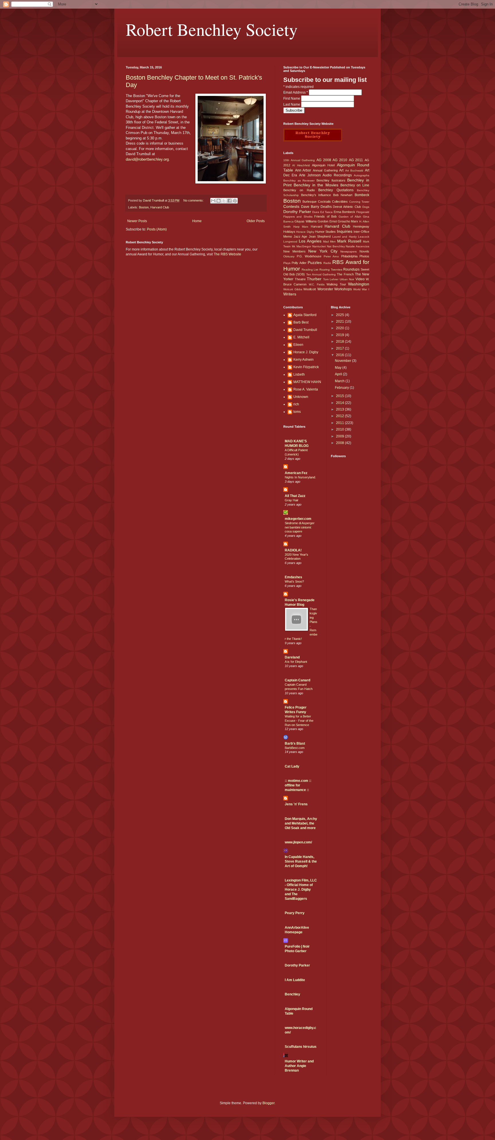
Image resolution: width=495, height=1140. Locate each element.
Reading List (310, 269)
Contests (291, 206)
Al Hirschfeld (301, 165)
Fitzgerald (362, 212)
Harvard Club (159, 207)
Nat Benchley (336, 246)
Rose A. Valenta (305, 389)
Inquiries (344, 231)
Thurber (314, 279)
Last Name (292, 104)
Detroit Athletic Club (347, 206)
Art (341, 170)
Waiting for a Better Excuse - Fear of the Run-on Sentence (299, 721)
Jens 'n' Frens (296, 804)
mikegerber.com (298, 519)
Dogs (365, 206)
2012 (340, 416)
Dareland (292, 657)
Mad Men (329, 241)
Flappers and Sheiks (298, 216)
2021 (340, 321)
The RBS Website (227, 254)
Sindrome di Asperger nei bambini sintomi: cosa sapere (300, 527)
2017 (340, 348)
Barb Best (301, 322)
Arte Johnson (310, 175)
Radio (327, 263)
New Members (294, 251)
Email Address (295, 92)
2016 (340, 355)
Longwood (290, 241)
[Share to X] (224, 201)
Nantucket (319, 246)
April (339, 374)
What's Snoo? (294, 581)
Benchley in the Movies (316, 185)
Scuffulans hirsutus (301, 1047)
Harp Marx (301, 226)
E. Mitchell (301, 337)
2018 (340, 342)
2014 (340, 403)
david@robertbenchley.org (147, 159)
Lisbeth (299, 374)
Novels (364, 251)
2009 (340, 436)
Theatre (300, 279)
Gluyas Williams (305, 221)
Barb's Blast (295, 743)
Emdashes (293, 577)
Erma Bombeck (344, 212)
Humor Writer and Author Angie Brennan (299, 1065)
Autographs (361, 175)
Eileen (298, 345)
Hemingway (361, 226)
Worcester (325, 289)
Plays (286, 263)
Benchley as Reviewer (299, 180)
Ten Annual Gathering (321, 274)
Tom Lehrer (331, 279)
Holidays (289, 231)
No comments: (194, 200)
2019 (340, 335)
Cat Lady (292, 766)
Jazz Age (300, 236)
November (343, 361)
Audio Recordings (337, 175)
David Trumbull (305, 330)
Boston (144, 207)
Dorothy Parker (297, 211)
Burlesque (309, 201)
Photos (364, 256)
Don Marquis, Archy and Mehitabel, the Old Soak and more (301, 823)
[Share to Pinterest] (235, 201)
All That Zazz (295, 496)
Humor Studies (325, 231)
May (338, 368)
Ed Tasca (326, 212)
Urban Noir (347, 279)
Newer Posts (137, 221)
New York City (322, 251)
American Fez (296, 473)
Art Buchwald (354, 170)
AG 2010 (340, 160)
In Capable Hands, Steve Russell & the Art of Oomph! (301, 861)
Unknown (300, 397)
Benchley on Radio (299, 190)
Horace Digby (305, 231)
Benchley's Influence (316, 195)
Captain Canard (297, 680)
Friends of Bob (325, 216)
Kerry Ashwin (303, 360)
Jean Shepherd (320, 236)
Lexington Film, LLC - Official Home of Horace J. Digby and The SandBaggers (301, 889)
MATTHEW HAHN (307, 382)
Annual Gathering (325, 170)
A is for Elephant (296, 661)
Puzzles (315, 262)
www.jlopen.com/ (298, 842)
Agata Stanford (305, 315)
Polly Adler (299, 263)
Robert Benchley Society (212, 29)
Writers (289, 294)
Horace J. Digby (305, 352)
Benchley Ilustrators (331, 180)
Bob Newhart (343, 195)
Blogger (268, 1103)
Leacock (363, 236)
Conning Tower (359, 201)
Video (360, 279)
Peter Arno (331, 256)
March (340, 381)
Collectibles (340, 201)
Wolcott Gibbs (292, 289)
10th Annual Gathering (299, 160)
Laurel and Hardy (344, 236)
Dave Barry (310, 207)
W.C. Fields (317, 284)
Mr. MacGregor (301, 246)
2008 (340, 443)
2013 (340, 409)
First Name (292, 98)
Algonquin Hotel (323, 165)
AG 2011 (356, 160)
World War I (361, 289)
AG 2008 (324, 160)
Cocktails (324, 201)
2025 (340, 315)
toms (297, 412)
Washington (358, 284)
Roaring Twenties (330, 269)
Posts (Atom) (157, 229)
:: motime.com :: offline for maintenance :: (298, 785)
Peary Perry (295, 913)
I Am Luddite (295, 980)
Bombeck (362, 195)
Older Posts (256, 221)
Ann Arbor (303, 170)
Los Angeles (310, 241)
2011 (340, 423)
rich (296, 404)
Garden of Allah (350, 216)
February (342, 388)
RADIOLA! (293, 550)
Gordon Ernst (327, 221)
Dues (315, 212)
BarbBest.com (295, 748)
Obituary (288, 256)
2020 (340, 328)
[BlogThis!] (218, 201)
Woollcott (309, 289)
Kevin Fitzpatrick (306, 367)
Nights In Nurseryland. (300, 477)
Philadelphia (349, 256)
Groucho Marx (348, 221)
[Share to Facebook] (229, 201)
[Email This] (213, 201)
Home (197, 221)
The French (345, 274)
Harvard (316, 226)
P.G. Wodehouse (309, 256)
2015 (340, 396)
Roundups (351, 269)
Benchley (292, 994)
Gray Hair (291, 500)
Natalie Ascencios (357, 246)
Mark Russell (349, 241)
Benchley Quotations (335, 190)
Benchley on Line (354, 185)
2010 (340, 429)
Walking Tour (336, 284)
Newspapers (348, 251)
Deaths (326, 207)
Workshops (343, 289)
